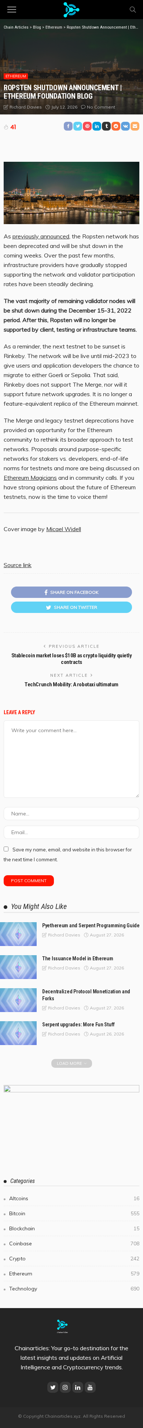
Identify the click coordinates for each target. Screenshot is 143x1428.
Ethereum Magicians (30, 477)
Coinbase (74, 1243)
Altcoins (74, 1198)
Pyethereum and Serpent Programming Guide (91, 925)
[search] (132, 9)
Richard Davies (26, 107)
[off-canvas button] (11, 9)
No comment (101, 107)
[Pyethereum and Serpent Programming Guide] (18, 934)
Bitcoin (74, 1213)
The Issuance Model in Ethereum (77, 958)
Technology (74, 1288)
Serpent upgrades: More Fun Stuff (78, 1024)
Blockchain (74, 1228)
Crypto (74, 1258)
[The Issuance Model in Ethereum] (18, 967)
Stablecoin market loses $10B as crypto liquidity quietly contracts (71, 658)
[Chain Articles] (71, 8)
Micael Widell (63, 529)
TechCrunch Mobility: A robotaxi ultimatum (71, 684)
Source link (18, 565)
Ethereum (16, 76)
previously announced (40, 236)
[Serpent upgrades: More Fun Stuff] (18, 1033)
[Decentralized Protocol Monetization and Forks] (18, 1000)
